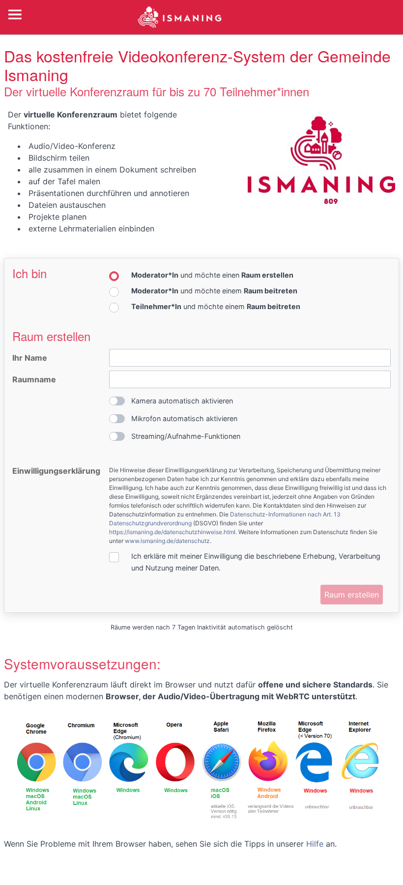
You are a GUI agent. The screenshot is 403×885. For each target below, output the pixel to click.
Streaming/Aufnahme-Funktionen (185, 436)
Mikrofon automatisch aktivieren (184, 418)
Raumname (34, 379)
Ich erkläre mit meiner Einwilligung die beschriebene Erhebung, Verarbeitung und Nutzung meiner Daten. (255, 562)
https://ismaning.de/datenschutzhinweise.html (172, 532)
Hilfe (314, 844)
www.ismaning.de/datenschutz (167, 540)
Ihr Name (29, 358)
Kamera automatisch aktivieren (182, 401)
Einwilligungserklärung (56, 471)
